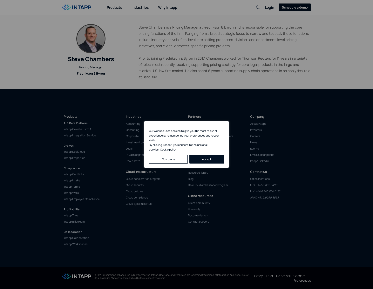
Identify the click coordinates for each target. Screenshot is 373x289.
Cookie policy (168, 149)
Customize (168, 159)
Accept (206, 159)
